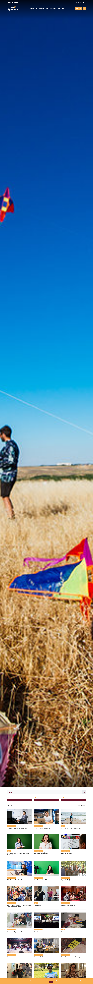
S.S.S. (59, 8)
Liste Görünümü (82, 805)
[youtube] (74, 2)
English (84, 2)
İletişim (63, 8)
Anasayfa (32, 8)
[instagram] (81, 2)
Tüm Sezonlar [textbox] (64, 800)
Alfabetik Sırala (11, 805)
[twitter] (79, 2)
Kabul (51, 982)
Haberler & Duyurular (51, 8)
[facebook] (76, 2)
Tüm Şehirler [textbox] (37, 800)
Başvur (79, 8)
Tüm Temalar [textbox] (10, 800)
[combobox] (19, 800)
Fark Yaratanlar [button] (40, 8)
